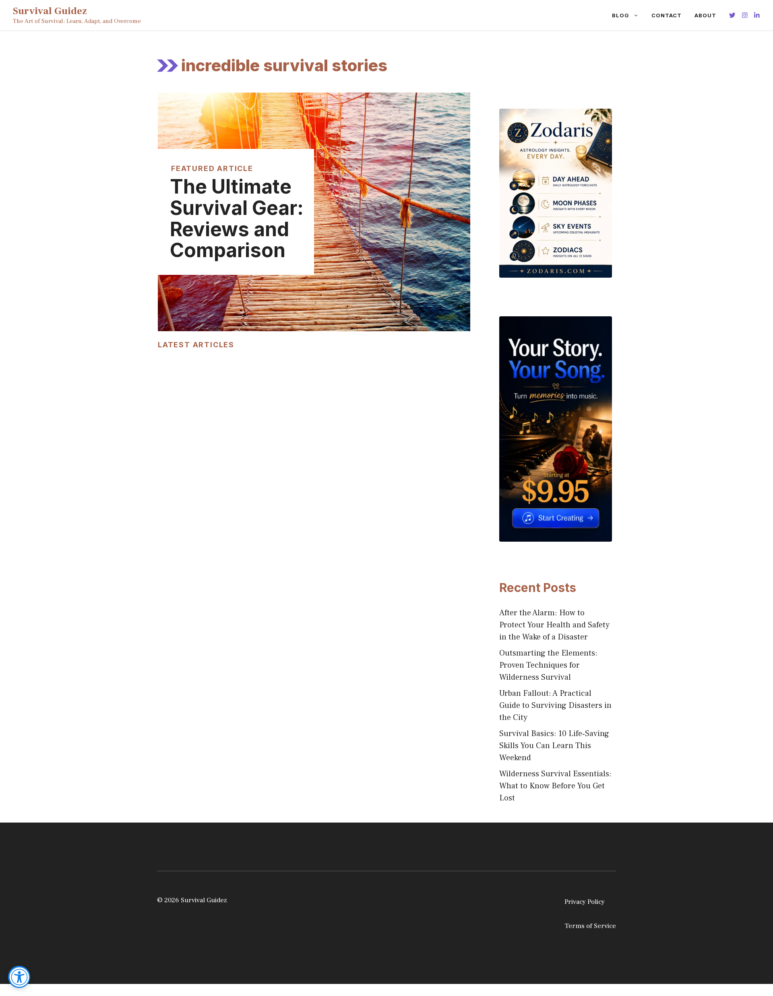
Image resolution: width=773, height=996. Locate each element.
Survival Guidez (50, 10)
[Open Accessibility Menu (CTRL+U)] (19, 977)
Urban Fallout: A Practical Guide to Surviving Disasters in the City (555, 705)
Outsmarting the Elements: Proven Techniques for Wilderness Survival (548, 665)
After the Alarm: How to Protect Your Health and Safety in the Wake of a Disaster (554, 625)
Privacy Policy (584, 901)
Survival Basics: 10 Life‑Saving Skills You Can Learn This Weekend (554, 745)
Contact (666, 15)
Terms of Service (590, 926)
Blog (620, 15)
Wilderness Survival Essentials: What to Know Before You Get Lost (555, 786)
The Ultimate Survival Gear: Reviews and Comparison (237, 218)
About (705, 15)
